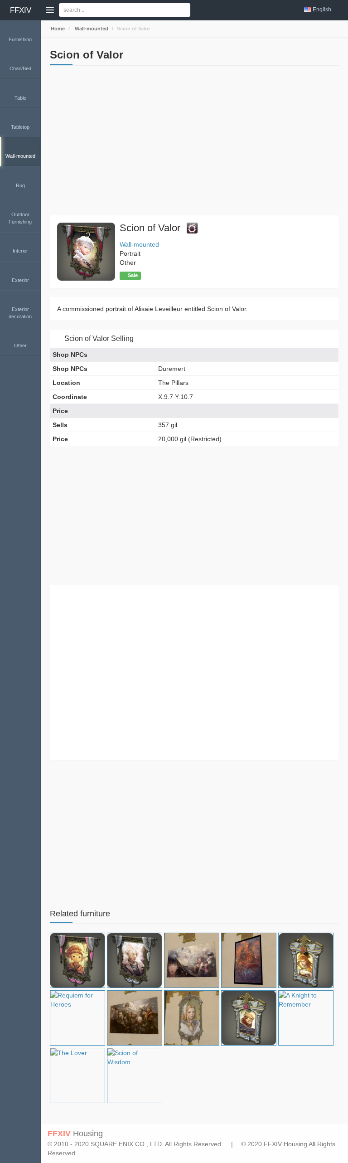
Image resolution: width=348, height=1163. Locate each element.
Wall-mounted (90, 28)
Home (57, 28)
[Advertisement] (194, 142)
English (322, 9)
